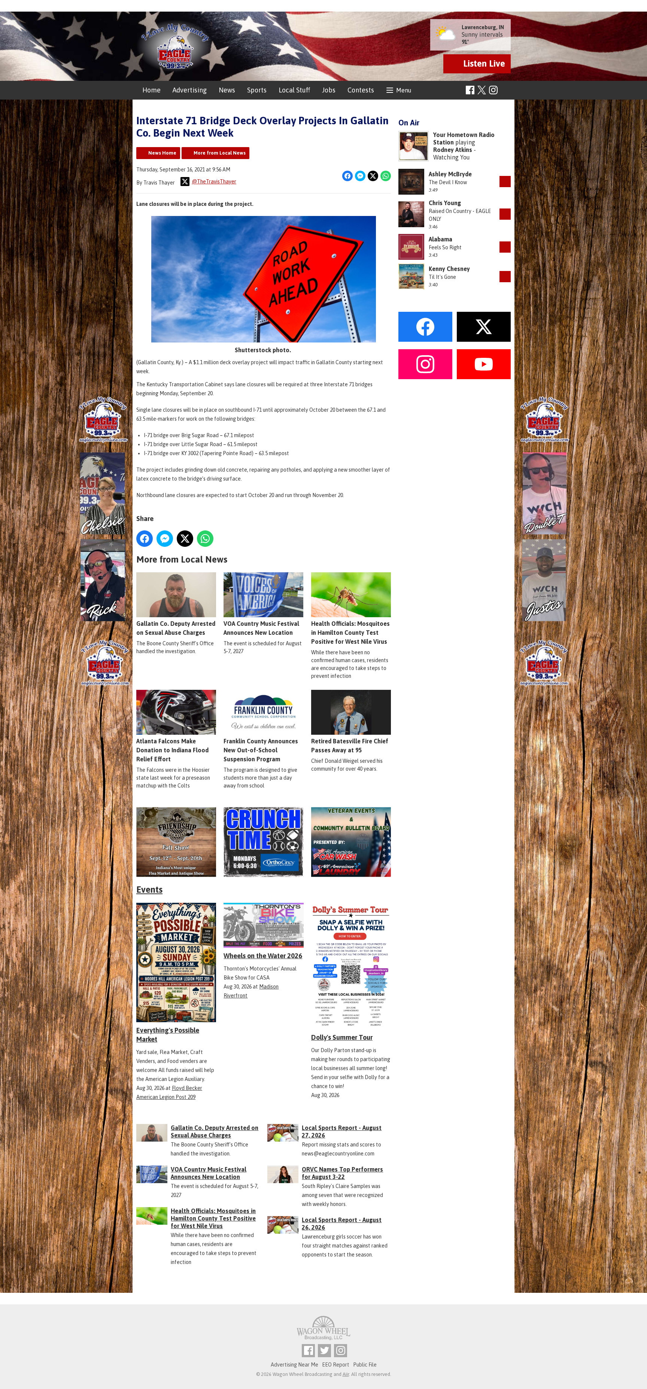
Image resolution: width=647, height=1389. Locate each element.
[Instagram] (493, 90)
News (227, 90)
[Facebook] (470, 90)
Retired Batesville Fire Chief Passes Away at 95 (349, 745)
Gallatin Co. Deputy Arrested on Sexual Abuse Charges (175, 628)
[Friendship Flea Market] (176, 842)
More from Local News (220, 153)
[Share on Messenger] (360, 176)
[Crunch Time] (263, 842)
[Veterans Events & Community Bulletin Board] (351, 842)
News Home (162, 153)
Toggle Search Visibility (506, 90)
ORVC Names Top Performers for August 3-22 (342, 1173)
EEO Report (335, 1365)
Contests (360, 90)
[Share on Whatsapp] (385, 176)
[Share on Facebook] (347, 176)
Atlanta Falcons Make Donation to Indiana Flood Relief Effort (172, 750)
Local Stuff (294, 90)
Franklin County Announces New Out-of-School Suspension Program (261, 750)
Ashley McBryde (450, 174)
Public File (365, 1365)
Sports (257, 90)
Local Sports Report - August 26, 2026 (342, 1223)
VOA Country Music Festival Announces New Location (261, 628)
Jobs (328, 90)
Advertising (190, 90)
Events (149, 889)
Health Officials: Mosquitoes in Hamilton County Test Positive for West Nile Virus (350, 632)
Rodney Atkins (452, 149)
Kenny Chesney (449, 268)
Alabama (440, 239)
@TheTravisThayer (214, 182)
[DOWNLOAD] (505, 181)
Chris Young (445, 202)
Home (151, 90)
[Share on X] (373, 176)
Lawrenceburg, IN (483, 27)
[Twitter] (324, 1350)
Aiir (346, 1374)
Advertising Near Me (294, 1365)
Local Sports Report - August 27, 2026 (342, 1131)
